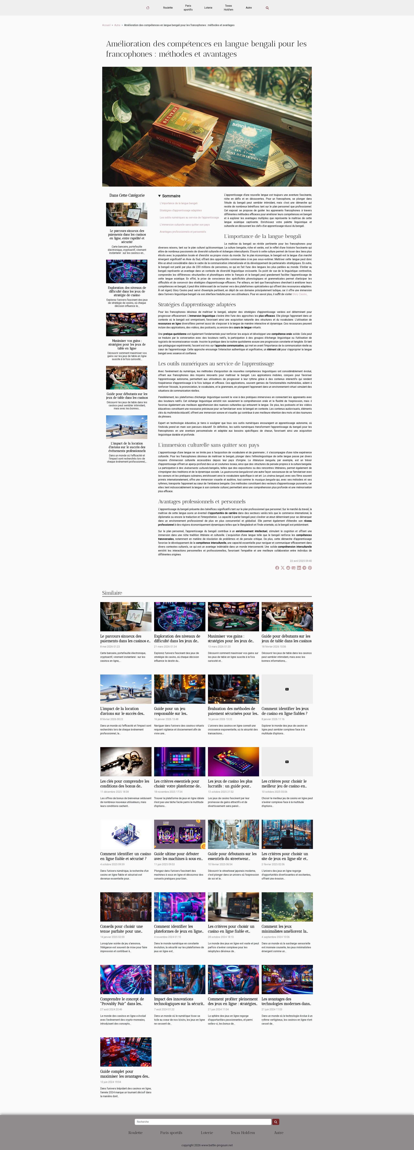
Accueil (106, 25)
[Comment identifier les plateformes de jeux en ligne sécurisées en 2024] (179, 906)
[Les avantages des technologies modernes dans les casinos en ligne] (287, 979)
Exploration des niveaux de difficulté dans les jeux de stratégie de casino (127, 291)
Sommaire (171, 196)
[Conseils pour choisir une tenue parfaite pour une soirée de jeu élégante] (126, 906)
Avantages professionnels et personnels (183, 231)
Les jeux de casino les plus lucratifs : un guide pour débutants (230, 786)
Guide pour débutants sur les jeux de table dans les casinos (127, 396)
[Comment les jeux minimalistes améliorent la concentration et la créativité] (287, 906)
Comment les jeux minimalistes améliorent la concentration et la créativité (286, 931)
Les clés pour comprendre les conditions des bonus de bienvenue (124, 786)
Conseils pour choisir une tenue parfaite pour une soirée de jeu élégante (121, 931)
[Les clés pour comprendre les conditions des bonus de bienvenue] (126, 761)
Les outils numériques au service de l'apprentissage (189, 217)
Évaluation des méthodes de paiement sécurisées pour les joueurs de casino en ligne (232, 713)
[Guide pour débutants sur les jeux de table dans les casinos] (126, 377)
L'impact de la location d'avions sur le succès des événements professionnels (127, 447)
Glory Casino (300, 294)
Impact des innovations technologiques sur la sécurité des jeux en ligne (179, 1004)
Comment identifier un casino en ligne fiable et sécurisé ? (125, 856)
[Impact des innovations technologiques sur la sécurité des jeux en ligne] (179, 979)
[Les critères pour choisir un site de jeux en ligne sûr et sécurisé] (287, 834)
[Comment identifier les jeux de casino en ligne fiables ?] (287, 689)
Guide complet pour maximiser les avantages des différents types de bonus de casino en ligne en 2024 (124, 1078)
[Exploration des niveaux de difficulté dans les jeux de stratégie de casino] (126, 271)
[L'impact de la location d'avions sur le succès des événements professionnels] (126, 427)
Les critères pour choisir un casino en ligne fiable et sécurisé (231, 931)
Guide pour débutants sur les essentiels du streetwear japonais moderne (232, 859)
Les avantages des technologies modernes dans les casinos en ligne (286, 1004)
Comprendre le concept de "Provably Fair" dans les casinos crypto (122, 1004)
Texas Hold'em (228, 7)
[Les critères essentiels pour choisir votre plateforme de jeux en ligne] (179, 761)
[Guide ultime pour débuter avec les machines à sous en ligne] (179, 834)
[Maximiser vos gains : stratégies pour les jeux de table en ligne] (126, 324)
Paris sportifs (188, 7)
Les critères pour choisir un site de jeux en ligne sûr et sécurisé (285, 859)
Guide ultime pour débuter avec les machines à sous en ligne (177, 859)
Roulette (168, 7)
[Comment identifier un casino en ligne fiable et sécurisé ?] (126, 834)
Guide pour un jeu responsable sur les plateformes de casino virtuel (178, 713)
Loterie (208, 7)
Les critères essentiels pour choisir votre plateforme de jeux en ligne (177, 786)
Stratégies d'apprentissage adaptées (181, 210)
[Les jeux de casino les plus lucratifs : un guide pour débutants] (233, 761)
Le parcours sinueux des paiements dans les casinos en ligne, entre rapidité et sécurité (127, 236)
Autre (249, 7)
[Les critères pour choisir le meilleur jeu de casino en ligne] (287, 761)
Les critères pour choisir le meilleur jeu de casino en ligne (284, 786)
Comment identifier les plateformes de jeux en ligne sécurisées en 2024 (178, 931)
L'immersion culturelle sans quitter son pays (185, 224)
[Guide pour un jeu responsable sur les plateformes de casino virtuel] (179, 689)
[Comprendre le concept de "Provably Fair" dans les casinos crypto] (126, 979)
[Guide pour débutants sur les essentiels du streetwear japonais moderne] (233, 834)
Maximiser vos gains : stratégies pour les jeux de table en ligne (127, 344)
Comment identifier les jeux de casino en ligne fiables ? (285, 711)
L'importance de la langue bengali (178, 203)
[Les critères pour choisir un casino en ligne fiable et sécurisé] (233, 906)
